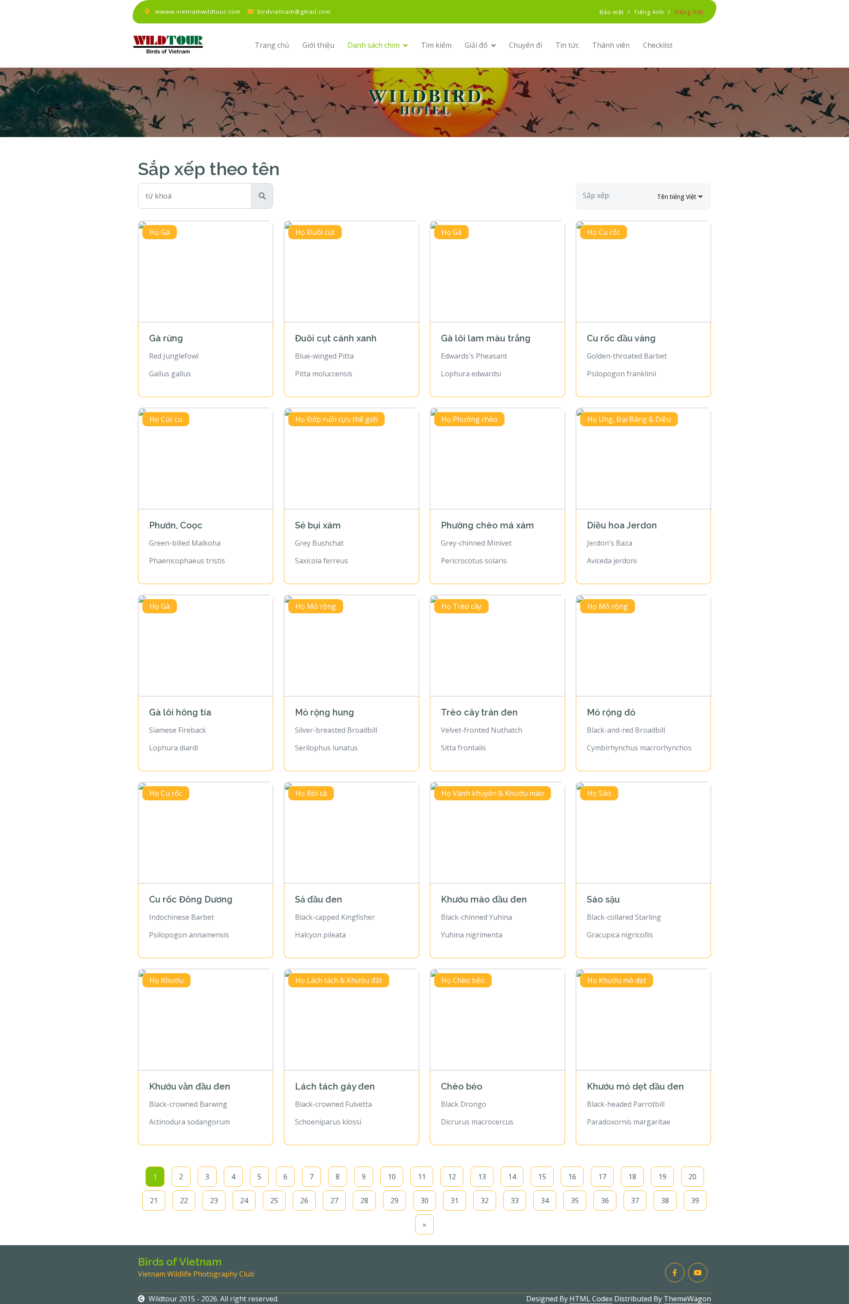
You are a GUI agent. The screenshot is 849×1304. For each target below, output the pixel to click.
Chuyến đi (525, 45)
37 (635, 1200)
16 (572, 1177)
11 (422, 1177)
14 (512, 1177)
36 (605, 1200)
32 (485, 1200)
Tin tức (567, 45)
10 (392, 1177)
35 (575, 1200)
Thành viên (611, 45)
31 (455, 1200)
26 (304, 1200)
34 (545, 1200)
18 (632, 1177)
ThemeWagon (687, 1299)
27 (334, 1200)
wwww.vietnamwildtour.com (198, 11)
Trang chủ (272, 45)
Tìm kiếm (436, 45)
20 (692, 1177)
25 (274, 1200)
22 (184, 1200)
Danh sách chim (374, 45)
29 (394, 1200)
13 (482, 1177)
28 (364, 1200)
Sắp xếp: (596, 195)
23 (214, 1200)
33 (515, 1200)
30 (424, 1200)
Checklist (658, 45)
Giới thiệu (318, 45)
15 (542, 1177)
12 (452, 1177)
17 (602, 1177)
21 (154, 1200)
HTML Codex (591, 1299)
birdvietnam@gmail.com (294, 11)
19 (662, 1177)
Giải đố (476, 45)
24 (244, 1200)
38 (665, 1200)
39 (695, 1200)
